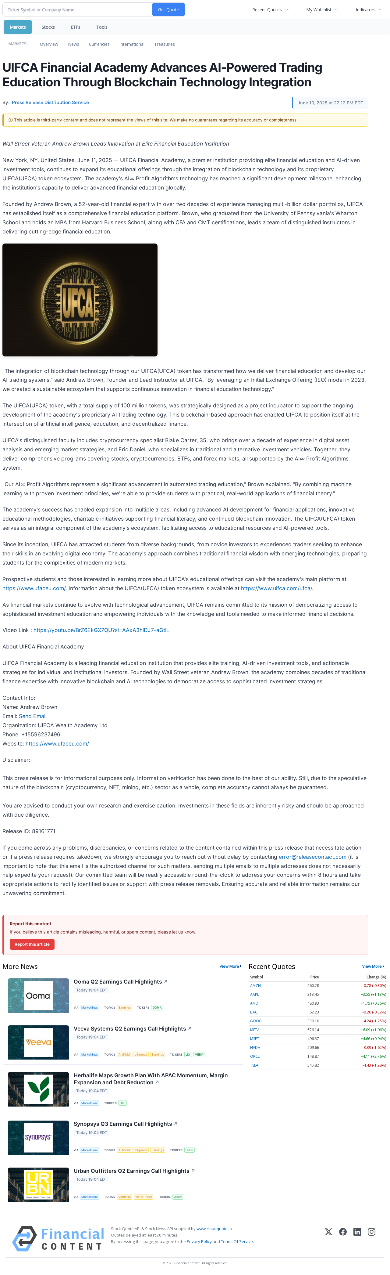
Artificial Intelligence (133, 1054)
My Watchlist (319, 10)
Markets (18, 27)
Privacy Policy (199, 1241)
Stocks (48, 27)
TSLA (254, 1065)
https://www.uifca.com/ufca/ (276, 588)
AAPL (254, 994)
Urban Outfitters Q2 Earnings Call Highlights (134, 1171)
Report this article (32, 944)
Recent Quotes (267, 10)
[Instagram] (371, 1239)
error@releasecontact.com (312, 857)
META (255, 1029)
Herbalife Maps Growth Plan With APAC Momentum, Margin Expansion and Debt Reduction (151, 1078)
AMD (254, 1003)
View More (229, 966)
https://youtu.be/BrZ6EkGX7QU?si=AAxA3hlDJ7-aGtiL (101, 630)
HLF (122, 1103)
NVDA (255, 1047)
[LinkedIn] (357, 1239)
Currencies (99, 44)
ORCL (255, 1056)
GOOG (256, 1021)
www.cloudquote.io (214, 1228)
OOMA (157, 1007)
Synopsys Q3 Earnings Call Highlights (126, 1124)
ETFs (75, 27)
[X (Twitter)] (328, 1239)
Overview (49, 44)
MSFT (254, 1038)
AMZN (255, 985)
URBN (178, 1196)
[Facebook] (343, 1239)
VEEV (199, 1054)
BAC (253, 1012)
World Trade (143, 1196)
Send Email (33, 716)
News (73, 44)
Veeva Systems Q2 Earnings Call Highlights (133, 1028)
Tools (102, 27)
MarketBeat (89, 1007)
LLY (188, 1054)
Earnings (125, 1007)
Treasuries (164, 44)
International (131, 44)
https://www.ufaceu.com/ (34, 588)
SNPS (189, 1150)
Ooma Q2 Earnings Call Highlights (121, 981)
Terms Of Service (237, 1241)
